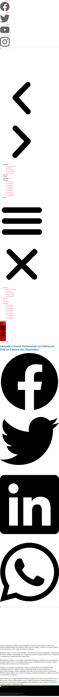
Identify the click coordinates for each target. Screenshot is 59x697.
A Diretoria (9, 168)
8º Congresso (9, 190)
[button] (21, 98)
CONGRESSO (5, 180)
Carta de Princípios (11, 166)
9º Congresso (9, 192)
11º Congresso (10, 195)
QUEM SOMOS (5, 164)
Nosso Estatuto (10, 173)
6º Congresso (9, 187)
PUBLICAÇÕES (6, 178)
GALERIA (4, 197)
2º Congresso (9, 182)
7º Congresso (9, 188)
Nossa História (10, 169)
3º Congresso (9, 183)
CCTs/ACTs (5, 176)
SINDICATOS (5, 298)
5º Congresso (9, 185)
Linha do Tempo (10, 171)
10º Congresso (10, 194)
